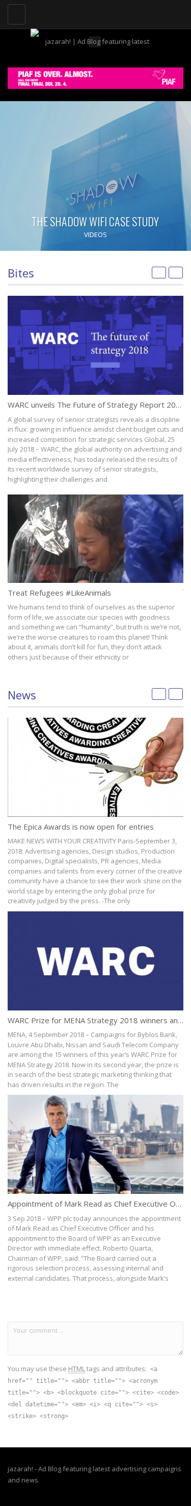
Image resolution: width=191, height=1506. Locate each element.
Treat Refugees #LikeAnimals (59, 592)
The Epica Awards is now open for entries (81, 826)
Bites (21, 272)
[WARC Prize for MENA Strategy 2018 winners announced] (95, 960)
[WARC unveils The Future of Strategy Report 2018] (95, 345)
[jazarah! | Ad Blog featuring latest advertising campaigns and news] (93, 13)
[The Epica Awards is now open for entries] (95, 767)
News (22, 694)
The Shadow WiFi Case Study (95, 221)
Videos (95, 234)
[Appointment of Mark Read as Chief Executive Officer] (95, 1144)
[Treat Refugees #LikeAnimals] (95, 539)
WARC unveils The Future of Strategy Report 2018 (96, 404)
